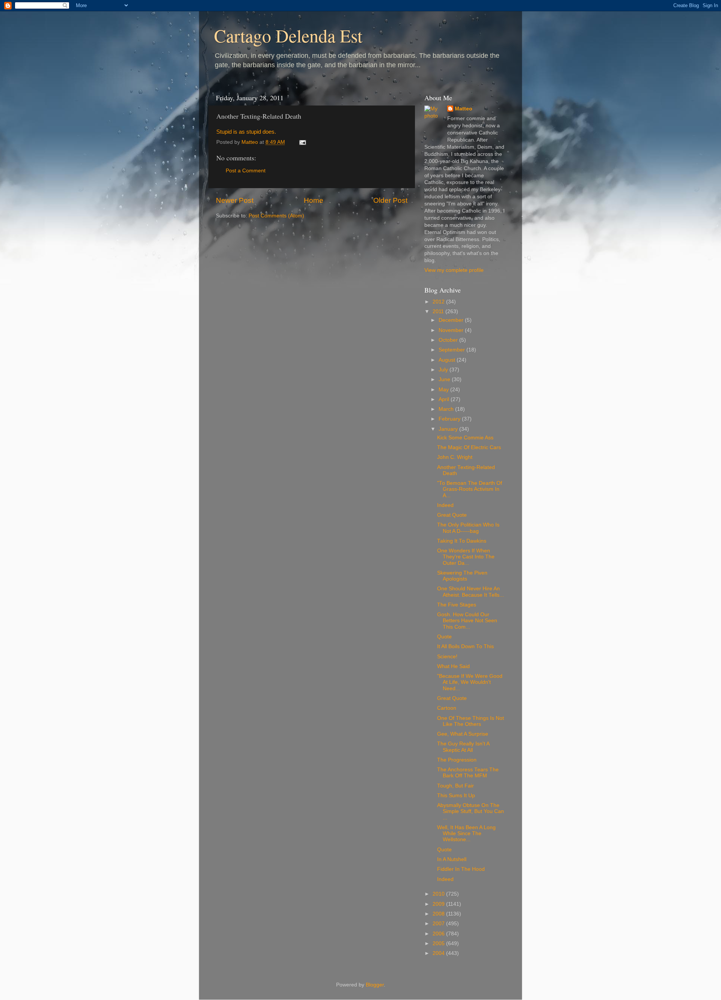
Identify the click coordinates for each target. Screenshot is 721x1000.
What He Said (453, 666)
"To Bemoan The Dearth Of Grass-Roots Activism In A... (469, 489)
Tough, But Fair (455, 786)
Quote (444, 637)
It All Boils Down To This (465, 646)
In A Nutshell (451, 859)
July (444, 370)
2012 (439, 302)
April (445, 399)
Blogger (375, 985)
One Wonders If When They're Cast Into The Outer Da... (466, 557)
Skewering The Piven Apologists (462, 576)
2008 (439, 914)
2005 (439, 943)
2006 (439, 934)
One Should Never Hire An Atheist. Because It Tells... (470, 591)
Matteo (463, 109)
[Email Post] (302, 142)
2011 (439, 311)
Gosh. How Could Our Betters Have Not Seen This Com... (467, 620)
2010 (439, 894)
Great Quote (452, 515)
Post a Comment (245, 170)
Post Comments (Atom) (276, 216)
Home (313, 200)
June (445, 379)
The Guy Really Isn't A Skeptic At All (463, 747)
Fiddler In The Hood (461, 869)
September (452, 350)
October (449, 340)
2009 (439, 904)
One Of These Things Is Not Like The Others (470, 721)
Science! (447, 656)
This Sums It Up (456, 795)
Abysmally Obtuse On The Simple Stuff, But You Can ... (470, 811)
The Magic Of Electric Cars (469, 447)
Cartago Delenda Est (288, 35)
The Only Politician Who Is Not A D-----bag (468, 528)
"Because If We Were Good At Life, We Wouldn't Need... (469, 682)
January (449, 429)
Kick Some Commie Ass (465, 437)
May (444, 389)
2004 (439, 953)
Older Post (390, 200)
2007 (439, 923)
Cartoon (446, 708)
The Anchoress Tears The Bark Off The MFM (468, 772)
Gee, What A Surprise (462, 734)
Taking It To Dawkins (461, 541)
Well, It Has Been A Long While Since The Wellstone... (466, 833)
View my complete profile (454, 270)
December (452, 320)
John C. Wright (454, 457)
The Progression (457, 760)
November (452, 330)
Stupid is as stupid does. (246, 132)
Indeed (445, 505)
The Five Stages (456, 605)
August (448, 360)
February (450, 419)
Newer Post (234, 200)
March (447, 409)
